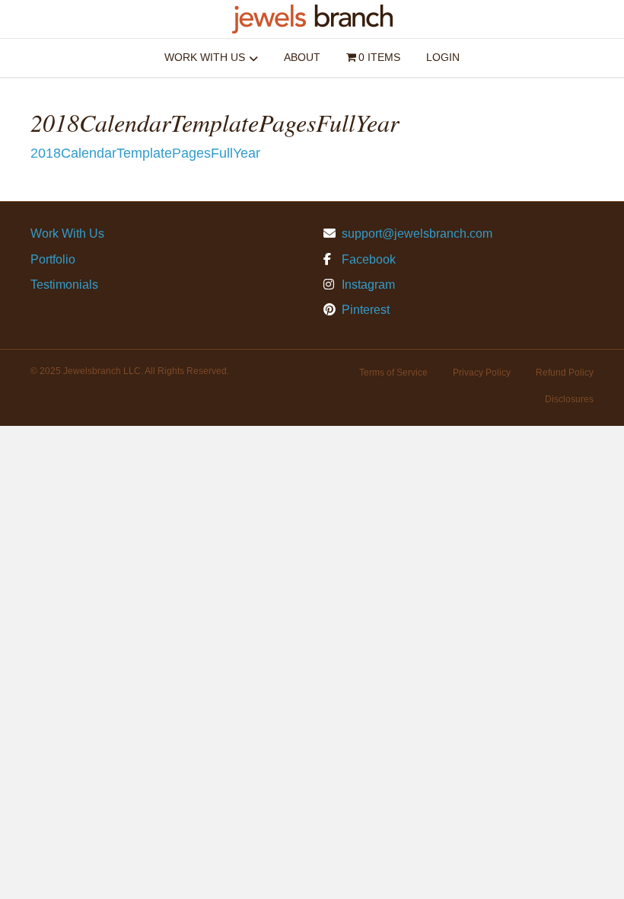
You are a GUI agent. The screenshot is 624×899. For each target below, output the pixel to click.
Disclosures (569, 399)
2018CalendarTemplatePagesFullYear (145, 153)
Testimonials (64, 284)
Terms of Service (393, 372)
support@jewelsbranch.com (417, 233)
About (302, 57)
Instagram (367, 284)
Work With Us (204, 57)
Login (443, 57)
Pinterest (364, 309)
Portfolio (52, 259)
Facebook (367, 259)
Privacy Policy (482, 372)
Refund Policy (565, 372)
